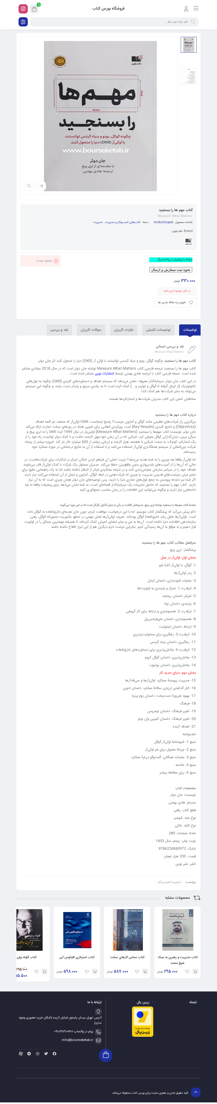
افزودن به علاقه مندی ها (172, 302)
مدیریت (98, 222)
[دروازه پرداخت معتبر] (142, 1036)
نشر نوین (177, 231)
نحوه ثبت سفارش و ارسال (170, 270)
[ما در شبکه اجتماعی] (23, 9)
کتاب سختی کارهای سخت (127, 957)
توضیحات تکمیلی (158, 330)
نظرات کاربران (123, 330)
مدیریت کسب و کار (169, 882)
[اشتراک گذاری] (41, 186)
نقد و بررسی (59, 330)
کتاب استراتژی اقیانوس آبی (76, 957)
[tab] (190, 330)
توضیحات (190, 330)
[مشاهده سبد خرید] (34, 10)
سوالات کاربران (91, 330)
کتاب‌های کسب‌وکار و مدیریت (123, 222)
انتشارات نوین (104, 374)
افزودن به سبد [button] (195, 972)
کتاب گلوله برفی (27, 957)
